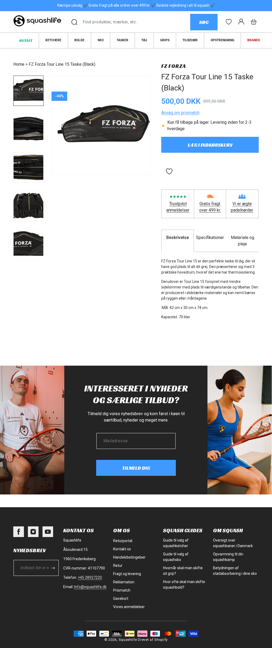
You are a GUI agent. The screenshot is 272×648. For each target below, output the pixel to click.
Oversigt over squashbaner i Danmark (233, 543)
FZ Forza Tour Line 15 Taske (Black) (62, 64)
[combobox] (136, 22)
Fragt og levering (127, 574)
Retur (117, 565)
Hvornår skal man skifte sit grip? (183, 571)
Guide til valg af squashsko (176, 557)
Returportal (122, 541)
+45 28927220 (90, 577)
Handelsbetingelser (129, 557)
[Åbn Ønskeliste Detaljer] (229, 22)
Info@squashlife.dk (90, 587)
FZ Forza (173, 66)
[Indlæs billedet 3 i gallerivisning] (28, 167)
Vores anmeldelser (129, 607)
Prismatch (121, 590)
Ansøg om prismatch (180, 112)
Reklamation (123, 582)
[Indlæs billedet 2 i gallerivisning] (28, 129)
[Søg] (74, 22)
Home (18, 64)
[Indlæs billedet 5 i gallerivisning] (28, 244)
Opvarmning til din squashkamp (228, 557)
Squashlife (128, 640)
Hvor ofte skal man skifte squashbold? (184, 584)
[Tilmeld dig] (53, 568)
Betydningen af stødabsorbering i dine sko (235, 571)
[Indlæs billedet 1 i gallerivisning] (28, 91)
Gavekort (120, 598)
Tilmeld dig (136, 468)
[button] (254, 22)
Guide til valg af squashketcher (176, 543)
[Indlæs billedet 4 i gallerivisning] (28, 206)
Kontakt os (122, 549)
